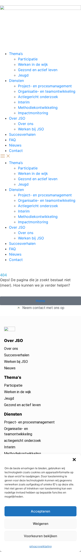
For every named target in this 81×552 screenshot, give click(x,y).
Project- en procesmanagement (45, 86)
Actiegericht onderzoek (38, 96)
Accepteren (40, 511)
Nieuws (15, 145)
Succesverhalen (22, 134)
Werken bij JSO (31, 129)
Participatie (28, 59)
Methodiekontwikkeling (38, 107)
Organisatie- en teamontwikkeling (46, 91)
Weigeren (40, 523)
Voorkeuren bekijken (40, 536)
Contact (16, 150)
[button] (74, 459)
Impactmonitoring (33, 113)
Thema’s (16, 53)
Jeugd (23, 75)
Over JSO (17, 118)
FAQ (12, 140)
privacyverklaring (40, 546)
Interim (24, 102)
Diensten (16, 80)
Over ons (25, 123)
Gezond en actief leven (37, 70)
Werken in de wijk (33, 64)
